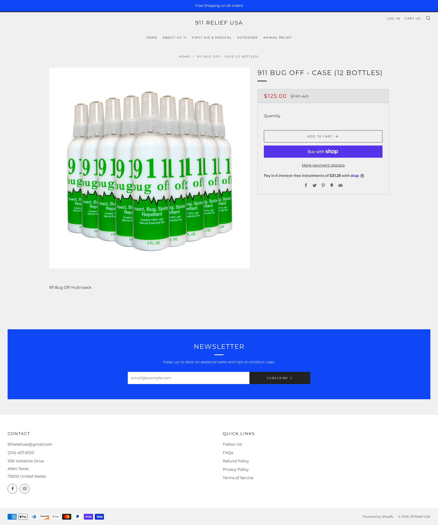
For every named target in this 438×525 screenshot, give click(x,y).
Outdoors (247, 37)
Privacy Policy (236, 469)
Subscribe (277, 378)
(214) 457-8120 (21, 452)
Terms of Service (238, 477)
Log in (393, 18)
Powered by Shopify (378, 516)
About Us (172, 37)
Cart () (413, 18)
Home (151, 37)
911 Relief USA (219, 23)
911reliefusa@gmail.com (30, 444)
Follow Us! (232, 444)
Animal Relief (277, 37)
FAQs (228, 452)
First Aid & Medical (212, 37)
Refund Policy (236, 461)
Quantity (272, 115)
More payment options (323, 165)
